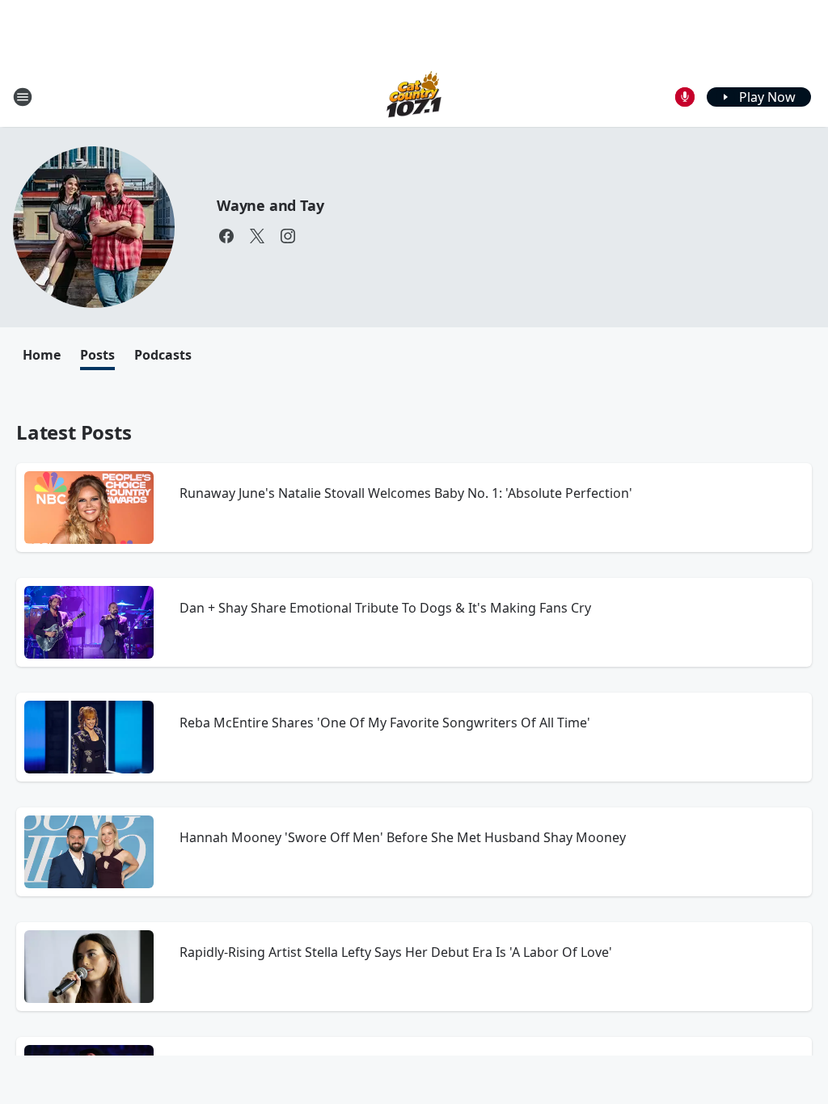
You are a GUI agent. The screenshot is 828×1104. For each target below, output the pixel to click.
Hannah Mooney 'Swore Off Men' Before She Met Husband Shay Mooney (403, 837)
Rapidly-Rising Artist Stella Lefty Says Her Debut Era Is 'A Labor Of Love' (396, 952)
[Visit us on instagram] (288, 236)
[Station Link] (414, 96)
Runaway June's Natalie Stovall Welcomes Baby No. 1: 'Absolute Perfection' (406, 493)
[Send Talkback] (685, 97)
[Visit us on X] (257, 236)
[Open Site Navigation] (22, 97)
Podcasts (163, 355)
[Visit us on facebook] (226, 236)
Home (42, 355)
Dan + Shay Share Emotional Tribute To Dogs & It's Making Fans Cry (385, 608)
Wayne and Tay (270, 205)
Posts (97, 355)
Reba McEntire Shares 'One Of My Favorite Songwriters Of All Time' (385, 722)
